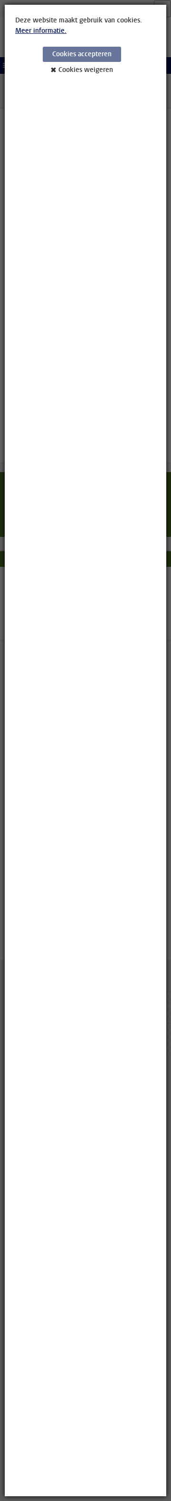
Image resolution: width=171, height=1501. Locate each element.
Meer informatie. (40, 30)
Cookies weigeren (85, 69)
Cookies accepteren (82, 54)
